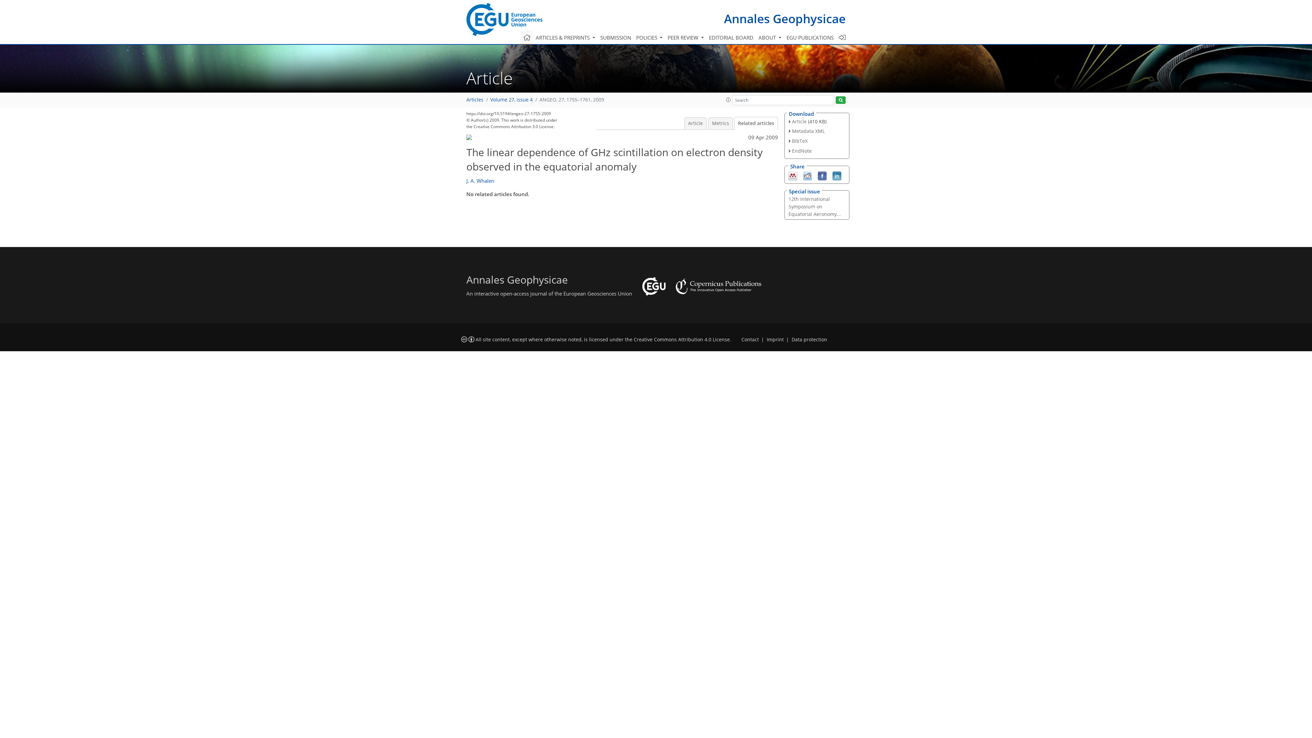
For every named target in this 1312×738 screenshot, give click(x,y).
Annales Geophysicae (785, 19)
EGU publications (810, 37)
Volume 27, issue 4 (511, 100)
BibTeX (800, 141)
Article (695, 123)
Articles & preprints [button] (563, 37)
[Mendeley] (792, 175)
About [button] (767, 37)
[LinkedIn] (837, 175)
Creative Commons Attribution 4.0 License (682, 340)
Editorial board (731, 37)
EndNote (802, 151)
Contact (750, 340)
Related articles (756, 123)
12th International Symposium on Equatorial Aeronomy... (815, 206)
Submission (615, 37)
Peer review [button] (684, 37)
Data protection (809, 340)
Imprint (775, 340)
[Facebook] (822, 175)
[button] (728, 100)
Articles (474, 100)
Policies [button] (647, 37)
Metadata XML (808, 131)
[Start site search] (841, 100)
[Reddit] (807, 175)
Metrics (720, 123)
